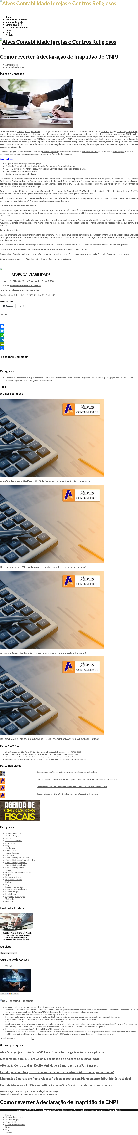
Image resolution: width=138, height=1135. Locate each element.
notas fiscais (105, 220)
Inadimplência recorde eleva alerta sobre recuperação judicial (30, 1022)
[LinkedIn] (69, 339)
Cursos (8, 870)
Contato (9, 35)
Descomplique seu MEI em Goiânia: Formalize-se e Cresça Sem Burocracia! (43, 567)
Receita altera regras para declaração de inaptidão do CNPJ (29, 1029)
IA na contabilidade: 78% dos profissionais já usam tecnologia (30, 1014)
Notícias (9, 380)
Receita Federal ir (50, 151)
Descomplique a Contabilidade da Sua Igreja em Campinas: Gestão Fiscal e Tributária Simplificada (77, 779)
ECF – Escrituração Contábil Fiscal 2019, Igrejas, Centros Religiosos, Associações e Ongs (45, 168)
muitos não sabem (27, 205)
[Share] (69, 348)
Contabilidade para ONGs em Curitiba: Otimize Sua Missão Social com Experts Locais (72, 786)
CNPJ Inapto (10, 855)
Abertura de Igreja (14, 22)
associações (61, 139)
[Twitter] (69, 331)
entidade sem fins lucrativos (80, 181)
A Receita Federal (36, 198)
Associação (10, 843)
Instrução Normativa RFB (69, 191)
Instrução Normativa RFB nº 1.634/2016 (111, 210)
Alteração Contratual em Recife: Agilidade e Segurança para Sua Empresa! (43, 652)
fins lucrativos (117, 181)
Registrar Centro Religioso (26, 380)
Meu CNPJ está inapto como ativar (21, 171)
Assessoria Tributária (44, 377)
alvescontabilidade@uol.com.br (25, 285)
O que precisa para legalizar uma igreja (23, 163)
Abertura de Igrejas (12, 836)
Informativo (107, 235)
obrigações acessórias (33, 183)
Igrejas (8, 875)
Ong (7, 884)
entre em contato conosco (76, 249)
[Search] (33, 1039)
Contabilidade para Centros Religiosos (72, 377)
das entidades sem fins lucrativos (97, 183)
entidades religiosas (102, 141)
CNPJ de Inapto (88, 144)
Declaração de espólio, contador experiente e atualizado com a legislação (67, 772)
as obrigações (122, 213)
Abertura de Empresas (16, 19)
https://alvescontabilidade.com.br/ (22, 290)
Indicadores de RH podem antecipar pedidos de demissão (29, 1007)
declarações (66, 154)
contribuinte (8, 210)
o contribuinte (39, 213)
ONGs (126, 178)
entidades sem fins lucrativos (97, 139)
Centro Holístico (12, 853)
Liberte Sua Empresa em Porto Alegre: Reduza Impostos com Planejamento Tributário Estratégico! (65, 1078)
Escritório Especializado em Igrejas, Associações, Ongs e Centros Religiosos (40, 166)
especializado (78, 178)
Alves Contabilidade (52, 178)
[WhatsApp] (69, 335)
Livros (8, 30)
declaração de (23, 131)
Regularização (45, 380)
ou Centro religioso (120, 254)
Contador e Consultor (12, 178)
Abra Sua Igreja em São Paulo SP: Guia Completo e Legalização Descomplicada (45, 481)
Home (8, 17)
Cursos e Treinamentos (16, 27)
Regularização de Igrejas (15, 896)
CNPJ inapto (106, 131)
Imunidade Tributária (13, 879)
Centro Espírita (11, 850)
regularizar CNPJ (123, 134)
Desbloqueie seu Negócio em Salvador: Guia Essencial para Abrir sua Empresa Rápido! (49, 738)
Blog (7, 32)
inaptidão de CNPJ (90, 151)
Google (66, 134)
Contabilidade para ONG (15, 867)
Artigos (30, 377)
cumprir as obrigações (10, 213)
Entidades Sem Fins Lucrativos (18, 872)
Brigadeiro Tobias (12, 295)
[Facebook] (69, 326)
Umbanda (9, 899)
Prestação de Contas (14, 887)
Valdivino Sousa (31, 178)
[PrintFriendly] (69, 344)
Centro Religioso (13, 25)
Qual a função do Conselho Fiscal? (21, 174)
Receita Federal (55, 249)
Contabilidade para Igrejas (103, 377)
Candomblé (10, 848)
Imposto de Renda (124, 377)
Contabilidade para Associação (18, 857)
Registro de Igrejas (12, 892)
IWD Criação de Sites (62, 1110)
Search (3, 1038)
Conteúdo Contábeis (20, 1000)
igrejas (48, 139)
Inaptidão (35, 131)
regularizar (60, 144)
